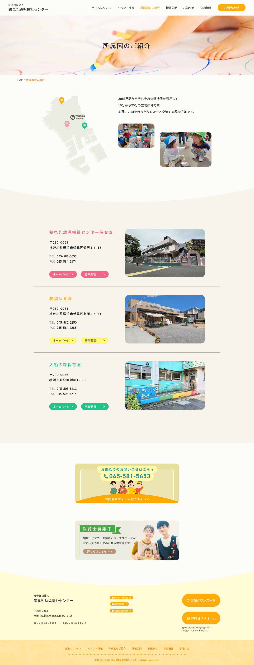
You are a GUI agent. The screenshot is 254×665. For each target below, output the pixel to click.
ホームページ (61, 274)
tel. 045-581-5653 (45, 622)
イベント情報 (125, 8)
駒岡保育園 (119, 604)
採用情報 (206, 8)
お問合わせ (231, 7)
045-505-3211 (63, 388)
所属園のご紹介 (150, 8)
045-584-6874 (62, 261)
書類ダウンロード (203, 600)
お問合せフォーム (203, 618)
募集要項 (90, 274)
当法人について (101, 8)
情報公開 (171, 8)
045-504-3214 (62, 393)
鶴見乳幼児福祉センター (28, 7)
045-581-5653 (63, 256)
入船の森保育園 (121, 610)
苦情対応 (184, 648)
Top (20, 79)
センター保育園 (121, 597)
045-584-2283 (62, 327)
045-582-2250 (63, 322)
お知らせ (188, 8)
